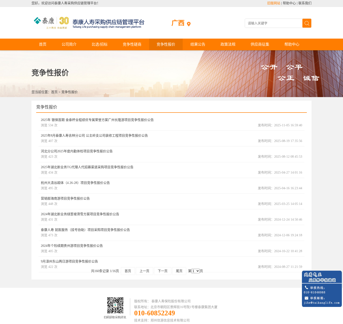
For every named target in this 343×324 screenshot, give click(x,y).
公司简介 (69, 44)
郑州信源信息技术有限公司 (170, 320)
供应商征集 (260, 44)
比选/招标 (100, 44)
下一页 (163, 271)
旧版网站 (273, 3)
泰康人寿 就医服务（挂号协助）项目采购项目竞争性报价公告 (85, 230)
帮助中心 (289, 3)
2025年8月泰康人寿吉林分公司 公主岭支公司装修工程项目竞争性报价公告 (94, 135)
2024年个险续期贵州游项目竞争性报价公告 (72, 246)
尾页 (179, 271)
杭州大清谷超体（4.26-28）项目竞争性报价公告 (75, 183)
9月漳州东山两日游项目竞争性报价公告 (69, 261)
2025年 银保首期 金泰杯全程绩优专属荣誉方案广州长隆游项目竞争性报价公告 (97, 120)
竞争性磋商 (132, 44)
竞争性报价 (166, 44)
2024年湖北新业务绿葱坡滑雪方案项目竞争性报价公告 (80, 214)
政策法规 (227, 44)
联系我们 (305, 3)
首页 (42, 44)
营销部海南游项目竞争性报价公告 (65, 198)
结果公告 (197, 44)
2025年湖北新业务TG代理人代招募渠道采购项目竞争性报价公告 (87, 167)
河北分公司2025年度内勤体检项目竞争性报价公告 (77, 151)
